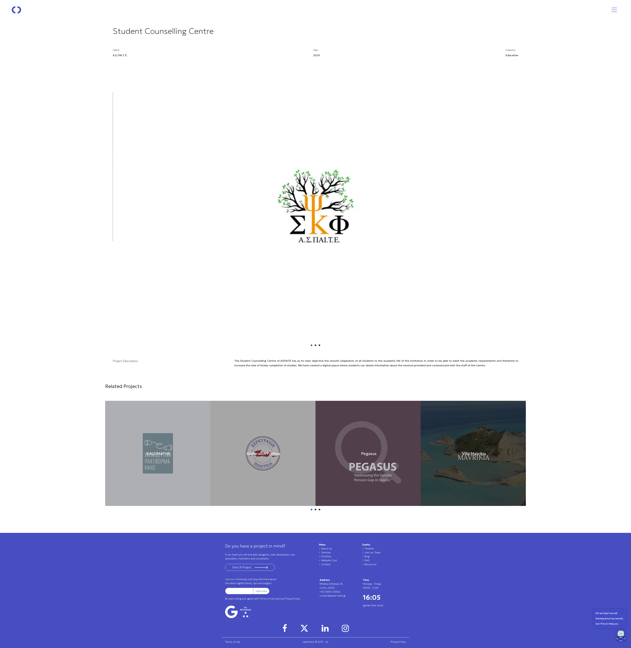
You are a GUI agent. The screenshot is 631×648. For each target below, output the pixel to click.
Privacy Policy (398, 641)
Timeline (369, 548)
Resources (370, 564)
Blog (367, 556)
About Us (326, 548)
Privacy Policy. (292, 598)
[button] (621, 637)
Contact (326, 564)
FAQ (367, 560)
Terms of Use (267, 598)
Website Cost (329, 560)
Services (326, 552)
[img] (284, 628)
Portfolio (326, 556)
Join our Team (372, 552)
